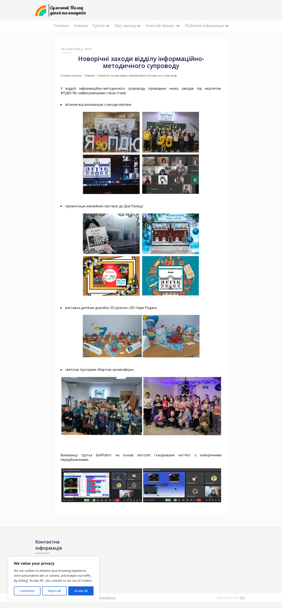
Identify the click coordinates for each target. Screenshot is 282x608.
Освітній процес (161, 25)
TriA (242, 598)
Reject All (54, 591)
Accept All (81, 591)
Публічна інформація (205, 25)
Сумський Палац (68, 10)
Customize (27, 591)
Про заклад (126, 25)
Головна (61, 25)
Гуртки (99, 25)
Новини (81, 25)
